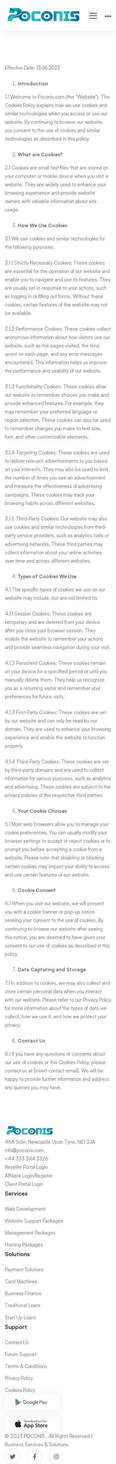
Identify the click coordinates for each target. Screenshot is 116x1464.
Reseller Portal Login (26, 1167)
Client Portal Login (24, 1184)
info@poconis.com (24, 1150)
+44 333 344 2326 (26, 1159)
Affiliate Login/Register (29, 1176)
